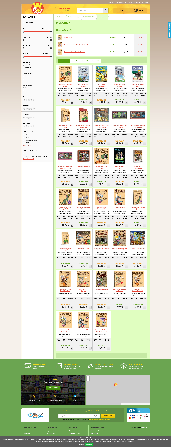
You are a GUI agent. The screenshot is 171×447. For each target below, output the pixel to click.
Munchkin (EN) (120, 207)
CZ (25, 76)
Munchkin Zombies (101, 289)
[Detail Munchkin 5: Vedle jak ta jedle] (119, 279)
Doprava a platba (134, 2)
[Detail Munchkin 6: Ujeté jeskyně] (65, 238)
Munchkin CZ (68, 37)
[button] (115, 384)
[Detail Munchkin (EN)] (119, 197)
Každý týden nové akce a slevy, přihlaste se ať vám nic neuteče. (86, 411)
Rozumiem (89, 444)
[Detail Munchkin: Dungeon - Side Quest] (101, 115)
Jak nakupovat (50, 433)
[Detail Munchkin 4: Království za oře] (137, 279)
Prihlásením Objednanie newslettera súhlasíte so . (86, 419)
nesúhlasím (81, 444)
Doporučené (63, 61)
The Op (26, 143)
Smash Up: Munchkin (138, 248)
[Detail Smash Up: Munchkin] (137, 238)
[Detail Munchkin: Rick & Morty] (119, 156)
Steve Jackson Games (30, 140)
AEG (25, 135)
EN (25, 79)
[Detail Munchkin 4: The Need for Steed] (65, 279)
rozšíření (27, 65)
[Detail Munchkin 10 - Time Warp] (65, 115)
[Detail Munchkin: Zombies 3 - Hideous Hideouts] (101, 238)
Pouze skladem (28, 22)
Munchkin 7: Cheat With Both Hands (76, 45)
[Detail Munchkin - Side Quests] (119, 74)
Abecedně (75, 61)
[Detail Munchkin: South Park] (137, 74)
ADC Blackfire (28, 154)
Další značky (27, 145)
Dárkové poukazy (74, 433)
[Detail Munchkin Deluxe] (83, 238)
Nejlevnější (95, 61)
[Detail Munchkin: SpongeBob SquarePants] (101, 74)
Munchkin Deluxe (83, 248)
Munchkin (101, 17)
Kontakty (145, 2)
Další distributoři (28, 159)
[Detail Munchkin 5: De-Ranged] (83, 279)
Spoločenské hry (73, 17)
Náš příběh (110, 2)
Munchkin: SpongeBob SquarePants (101, 86)
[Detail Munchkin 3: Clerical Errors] (83, 197)
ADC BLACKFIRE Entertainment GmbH (35, 156)
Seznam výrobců (121, 2)
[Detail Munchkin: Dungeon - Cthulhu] (119, 115)
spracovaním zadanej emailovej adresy (99, 419)
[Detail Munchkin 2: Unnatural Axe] (101, 197)
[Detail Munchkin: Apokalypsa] (137, 156)
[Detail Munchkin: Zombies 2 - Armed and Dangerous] (119, 238)
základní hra (27, 67)
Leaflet (123, 404)
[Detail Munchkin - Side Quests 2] (83, 74)
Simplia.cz (144, 427)
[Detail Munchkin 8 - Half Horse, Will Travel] (65, 197)
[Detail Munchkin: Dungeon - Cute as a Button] (65, 156)
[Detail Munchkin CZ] (83, 320)
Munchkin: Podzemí (83, 166)
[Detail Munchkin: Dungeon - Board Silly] (137, 115)
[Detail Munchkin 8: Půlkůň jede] (137, 197)
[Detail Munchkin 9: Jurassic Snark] (65, 74)
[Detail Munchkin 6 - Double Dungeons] (83, 115)
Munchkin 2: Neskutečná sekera (74, 52)
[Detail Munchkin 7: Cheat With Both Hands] (101, 320)
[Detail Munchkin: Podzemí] (83, 156)
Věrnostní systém (74, 431)
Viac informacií (131, 441)
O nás (26, 431)
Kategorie (29, 17)
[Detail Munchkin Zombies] (101, 279)
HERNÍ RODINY (88, 17)
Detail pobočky (53, 388)
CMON (26, 137)
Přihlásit (121, 10)
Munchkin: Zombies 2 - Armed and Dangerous (119, 250)
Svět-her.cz (61, 17)
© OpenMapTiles (130, 404)
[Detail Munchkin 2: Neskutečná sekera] (65, 320)
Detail (140, 37)
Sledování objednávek (98, 431)
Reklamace (94, 433)
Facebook (27, 433)
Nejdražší (85, 61)
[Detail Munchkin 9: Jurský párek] (101, 156)
